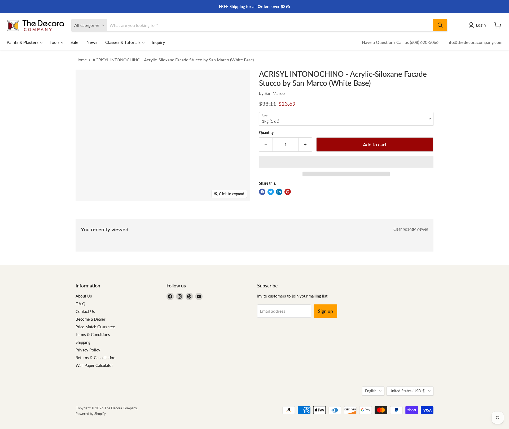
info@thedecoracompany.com (474, 42)
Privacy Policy (88, 349)
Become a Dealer (90, 319)
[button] (346, 162)
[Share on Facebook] (262, 192)
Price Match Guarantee (95, 326)
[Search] (440, 25)
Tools (55, 42)
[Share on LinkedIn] (279, 192)
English (370, 391)
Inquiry (158, 42)
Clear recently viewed (410, 229)
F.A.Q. (81, 303)
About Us (84, 296)
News (91, 42)
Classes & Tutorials (123, 42)
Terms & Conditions (93, 334)
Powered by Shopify (91, 413)
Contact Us (85, 311)
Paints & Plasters (23, 42)
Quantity (266, 132)
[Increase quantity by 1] (305, 144)
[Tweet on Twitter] (270, 192)
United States (407, 391)
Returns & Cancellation (95, 357)
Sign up (325, 311)
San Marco (275, 93)
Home (81, 59)
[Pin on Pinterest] (287, 192)
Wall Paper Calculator (94, 365)
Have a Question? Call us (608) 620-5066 (400, 42)
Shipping (83, 342)
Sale (74, 42)
